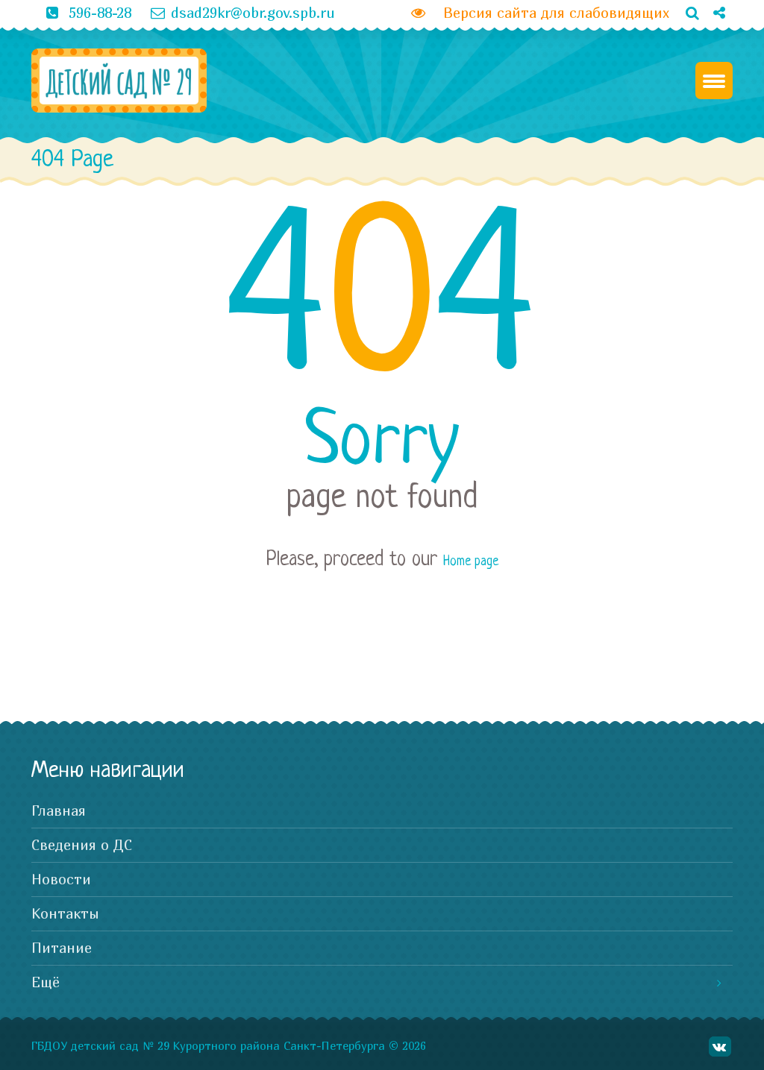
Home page (470, 561)
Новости (61, 879)
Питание (61, 948)
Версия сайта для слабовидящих (550, 12)
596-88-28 (100, 12)
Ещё (45, 982)
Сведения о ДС (81, 845)
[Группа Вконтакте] (713, 37)
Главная (58, 810)
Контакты (65, 913)
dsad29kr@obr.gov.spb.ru (253, 12)
